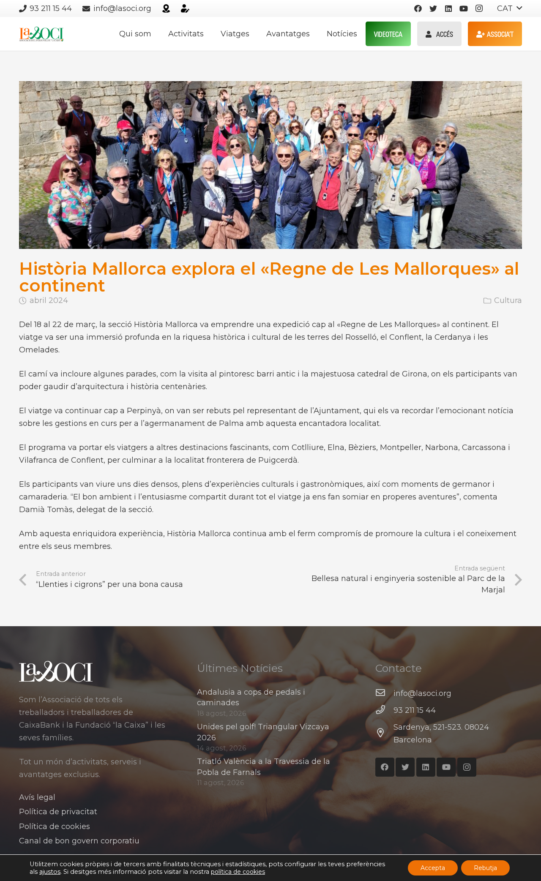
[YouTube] (463, 8)
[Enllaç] (166, 8)
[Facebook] (418, 8)
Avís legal (37, 797)
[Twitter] (433, 8)
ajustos (49, 872)
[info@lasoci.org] (384, 693)
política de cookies (238, 872)
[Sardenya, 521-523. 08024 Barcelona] (384, 733)
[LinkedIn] (448, 8)
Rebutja (485, 868)
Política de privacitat (58, 811)
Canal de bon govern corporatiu (79, 841)
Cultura (508, 300)
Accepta (433, 868)
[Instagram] (478, 8)
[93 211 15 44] (384, 710)
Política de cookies (54, 826)
